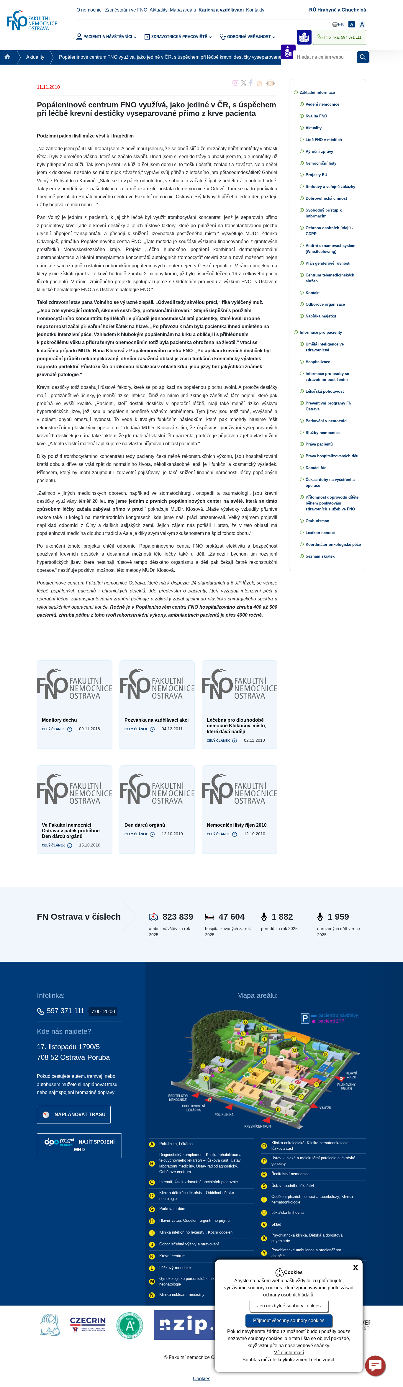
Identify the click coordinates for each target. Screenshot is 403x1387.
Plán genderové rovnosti (328, 263)
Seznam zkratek (320, 556)
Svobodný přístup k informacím (324, 213)
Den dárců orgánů (144, 825)
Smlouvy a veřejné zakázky (330, 186)
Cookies (201, 1378)
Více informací (289, 1352)
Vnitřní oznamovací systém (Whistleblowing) (331, 248)
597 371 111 (65, 1011)
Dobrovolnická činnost (326, 198)
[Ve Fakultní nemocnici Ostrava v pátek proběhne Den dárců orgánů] (74, 789)
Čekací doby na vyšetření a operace (330, 482)
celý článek (53, 729)
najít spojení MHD (94, 1145)
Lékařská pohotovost (325, 391)
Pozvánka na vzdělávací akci (156, 720)
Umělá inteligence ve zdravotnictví (325, 347)
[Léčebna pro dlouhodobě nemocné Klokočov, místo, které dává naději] (239, 684)
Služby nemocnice (323, 432)
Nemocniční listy (321, 163)
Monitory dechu (59, 720)
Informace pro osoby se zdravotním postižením (327, 376)
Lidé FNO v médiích (324, 139)
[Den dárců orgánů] (157, 789)
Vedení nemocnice (322, 104)
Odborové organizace (325, 304)
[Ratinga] (39, 1324)
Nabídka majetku (321, 316)
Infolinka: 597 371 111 (342, 37)
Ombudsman (317, 521)
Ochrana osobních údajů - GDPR (329, 231)
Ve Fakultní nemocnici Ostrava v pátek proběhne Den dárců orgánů (71, 831)
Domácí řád (316, 468)
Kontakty (255, 9)
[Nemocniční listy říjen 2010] (239, 789)
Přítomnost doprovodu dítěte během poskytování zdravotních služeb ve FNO (332, 503)
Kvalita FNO (316, 116)
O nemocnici (89, 9)
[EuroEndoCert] (195, 1324)
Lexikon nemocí (320, 532)
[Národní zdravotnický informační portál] (107, 1324)
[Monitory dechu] (74, 684)
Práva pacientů (319, 444)
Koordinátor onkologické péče (333, 544)
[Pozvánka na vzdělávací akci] (157, 684)
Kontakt (313, 293)
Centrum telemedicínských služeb (330, 278)
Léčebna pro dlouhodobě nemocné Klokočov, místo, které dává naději (236, 726)
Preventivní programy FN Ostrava (328, 406)
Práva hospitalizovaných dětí (332, 456)
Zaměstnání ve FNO (126, 9)
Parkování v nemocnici (327, 421)
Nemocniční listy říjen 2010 (237, 825)
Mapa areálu (183, 9)
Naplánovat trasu (80, 1114)
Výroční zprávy (319, 151)
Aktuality (159, 9)
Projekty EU (316, 175)
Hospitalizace (318, 362)
